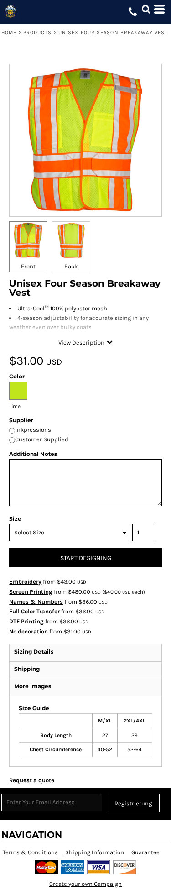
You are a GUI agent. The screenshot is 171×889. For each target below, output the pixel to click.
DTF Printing (26, 621)
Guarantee (145, 852)
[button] (145, 9)
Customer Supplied (41, 439)
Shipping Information (94, 852)
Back (71, 266)
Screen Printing (30, 591)
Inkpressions (33, 429)
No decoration (28, 631)
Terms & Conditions (30, 852)
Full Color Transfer (34, 611)
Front (28, 266)
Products (37, 33)
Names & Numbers (36, 601)
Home (8, 33)
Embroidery (25, 581)
